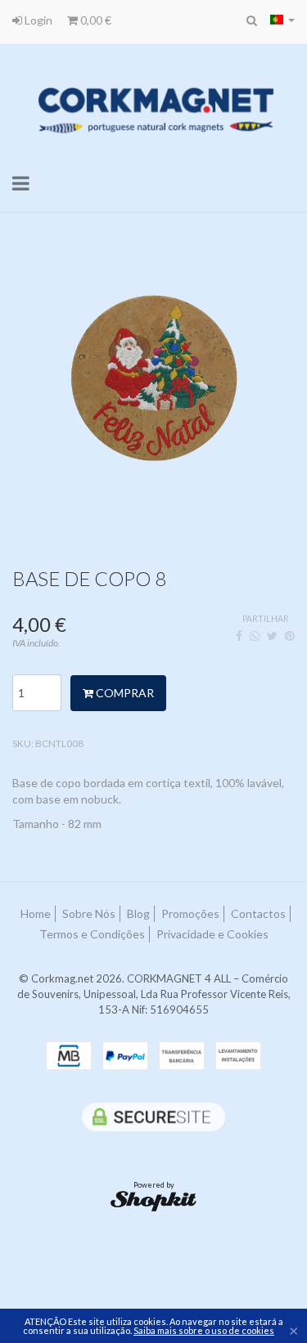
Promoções (190, 913)
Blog (138, 913)
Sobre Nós (88, 913)
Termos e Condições (92, 934)
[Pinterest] (290, 635)
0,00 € (94, 20)
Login (37, 20)
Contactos (258, 913)
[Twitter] (272, 635)
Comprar (123, 693)
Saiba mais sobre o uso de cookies (203, 1330)
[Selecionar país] (282, 19)
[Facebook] (239, 635)
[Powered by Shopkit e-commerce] (153, 1200)
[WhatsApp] (255, 635)
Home (35, 913)
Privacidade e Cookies (212, 934)
